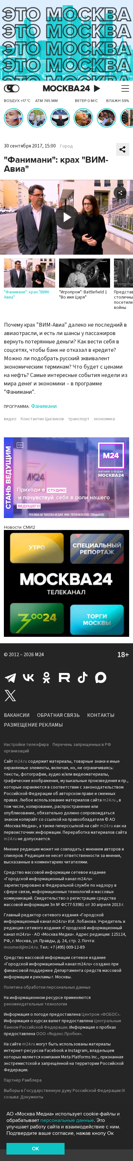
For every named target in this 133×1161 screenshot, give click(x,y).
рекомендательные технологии (35, 1004)
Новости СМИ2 (19, 527)
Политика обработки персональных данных (47, 987)
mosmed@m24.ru (21, 947)
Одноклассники (46, 677)
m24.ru (20, 761)
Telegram (10, 677)
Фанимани (44, 406)
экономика (104, 419)
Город (66, 146)
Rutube (64, 677)
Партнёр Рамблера (23, 1080)
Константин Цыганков (42, 419)
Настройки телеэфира (26, 744)
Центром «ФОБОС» (100, 1014)
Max (100, 677)
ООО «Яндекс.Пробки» (58, 1034)
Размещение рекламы (33, 724)
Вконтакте (28, 677)
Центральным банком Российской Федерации (62, 1024)
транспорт (78, 419)
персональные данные (67, 1120)
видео (10, 419)
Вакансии (17, 715)
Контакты (101, 715)
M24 (39, 654)
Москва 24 (66, 88)
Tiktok (82, 677)
